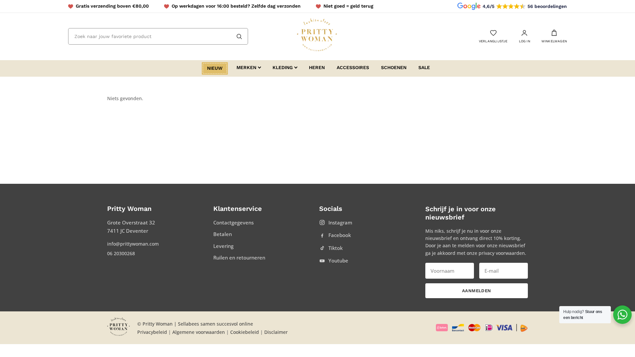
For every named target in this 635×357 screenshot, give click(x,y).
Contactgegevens (233, 222)
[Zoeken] (239, 36)
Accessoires (353, 67)
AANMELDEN (476, 290)
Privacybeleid (152, 332)
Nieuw (215, 68)
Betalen (222, 234)
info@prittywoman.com (133, 244)
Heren (317, 67)
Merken (246, 67)
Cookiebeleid (244, 332)
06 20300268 (121, 253)
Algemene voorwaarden (198, 332)
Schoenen (393, 67)
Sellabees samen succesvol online (215, 324)
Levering (223, 246)
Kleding (283, 67)
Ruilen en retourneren (239, 257)
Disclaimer (276, 332)
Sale (424, 67)
